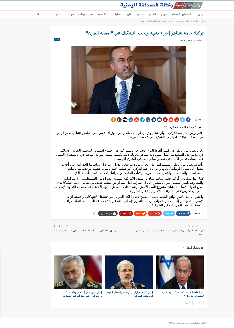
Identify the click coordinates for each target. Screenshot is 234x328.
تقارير (128, 14)
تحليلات (116, 14)
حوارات (69, 14)
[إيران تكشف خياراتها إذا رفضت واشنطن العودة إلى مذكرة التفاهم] (129, 272)
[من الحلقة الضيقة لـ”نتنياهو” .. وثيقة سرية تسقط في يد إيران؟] (180, 272)
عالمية (140, 14)
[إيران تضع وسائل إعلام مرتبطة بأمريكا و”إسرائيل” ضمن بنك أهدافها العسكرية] (78, 272)
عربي (163, 14)
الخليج (152, 14)
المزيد (56, 14)
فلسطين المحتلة (181, 14)
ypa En (102, 14)
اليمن (201, 14)
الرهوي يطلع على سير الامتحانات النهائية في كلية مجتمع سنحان (85, 230)
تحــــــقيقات (85, 14)
